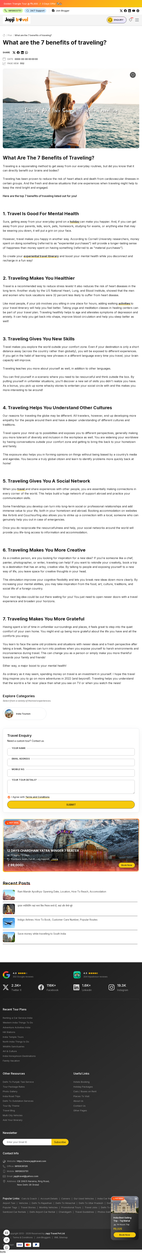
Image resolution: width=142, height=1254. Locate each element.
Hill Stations (9, 1032)
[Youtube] (133, 10)
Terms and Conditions (37, 797)
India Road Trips (11, 1096)
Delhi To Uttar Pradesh (91, 1203)
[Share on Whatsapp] (26, 52)
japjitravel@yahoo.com (26, 1176)
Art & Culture (10, 1051)
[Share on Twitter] (14, 52)
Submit (71, 804)
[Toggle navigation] (137, 20)
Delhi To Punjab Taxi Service (18, 1081)
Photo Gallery (10, 1091)
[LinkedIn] (129, 10)
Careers (65, 1198)
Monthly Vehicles (48, 1207)
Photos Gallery (105, 1211)
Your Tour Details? (24, 780)
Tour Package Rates (14, 1086)
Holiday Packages (83, 1086)
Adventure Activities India (16, 1027)
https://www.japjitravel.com (31, 1161)
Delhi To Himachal (65, 1203)
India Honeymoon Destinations (19, 1056)
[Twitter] (121, 10)
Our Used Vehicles (84, 1198)
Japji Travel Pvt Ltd (55, 1233)
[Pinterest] (137, 10)
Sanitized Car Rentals (14, 1211)
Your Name (18, 748)
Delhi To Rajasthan (42, 1203)
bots (71, 627)
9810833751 (21, 1171)
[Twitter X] (6, 987)
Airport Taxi (9, 1203)
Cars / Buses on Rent (84, 1091)
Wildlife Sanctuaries (13, 1046)
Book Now (126, 865)
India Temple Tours (13, 1037)
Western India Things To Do (18, 1022)
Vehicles (23, 1203)
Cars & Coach (29, 1198)
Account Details (49, 1198)
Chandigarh (65, 1211)
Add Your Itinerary (12, 1120)
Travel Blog (9, 1110)
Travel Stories (28, 1207)
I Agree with (30, 797)
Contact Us (79, 1105)
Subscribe (60, 1142)
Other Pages (80, 1110)
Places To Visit (81, 1096)
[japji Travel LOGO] (16, 19)
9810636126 (21, 1166)
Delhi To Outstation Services (18, 1101)
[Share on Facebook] (18, 52)
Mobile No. (18, 769)
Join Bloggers (43, 1237)
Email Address (21, 759)
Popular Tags (10, 1207)
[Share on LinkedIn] (22, 52)
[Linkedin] (76, 987)
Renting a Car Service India (17, 1017)
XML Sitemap (61, 1237)
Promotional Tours (71, 1207)
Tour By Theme (11, 1105)
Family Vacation (11, 1060)
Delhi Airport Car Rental (42, 1211)
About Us (78, 1101)
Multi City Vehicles (13, 1115)
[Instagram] (111, 987)
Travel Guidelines (84, 1211)
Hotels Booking (81, 1081)
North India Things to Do (16, 1041)
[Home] (4, 35)
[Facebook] (125, 10)
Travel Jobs (91, 1207)
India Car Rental (106, 1198)
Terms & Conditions (23, 1237)
